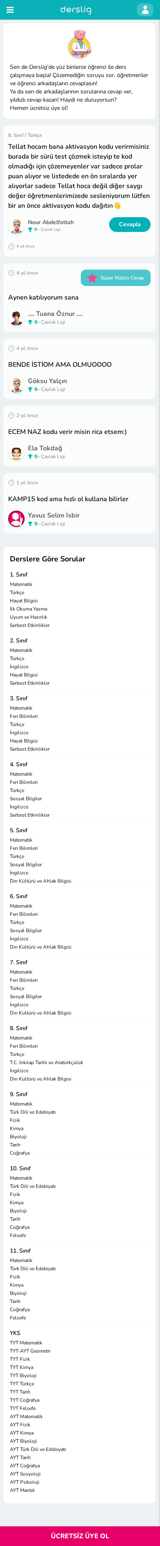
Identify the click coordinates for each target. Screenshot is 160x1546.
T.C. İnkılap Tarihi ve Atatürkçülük (46, 1062)
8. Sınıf (18, 1028)
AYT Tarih (20, 1457)
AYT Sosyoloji (25, 1474)
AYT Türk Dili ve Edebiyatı (38, 1449)
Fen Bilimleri (24, 716)
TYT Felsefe (23, 1408)
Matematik (21, 584)
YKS (15, 1333)
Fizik (15, 1120)
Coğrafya (20, 1153)
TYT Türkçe (22, 1383)
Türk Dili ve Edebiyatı (33, 1112)
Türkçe (17, 592)
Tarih (15, 1145)
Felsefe (18, 1235)
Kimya (16, 1128)
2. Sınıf (18, 641)
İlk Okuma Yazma (28, 609)
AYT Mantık (22, 1490)
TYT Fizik (20, 1359)
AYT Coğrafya (25, 1465)
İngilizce (19, 666)
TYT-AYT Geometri (30, 1351)
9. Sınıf (18, 1094)
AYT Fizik (20, 1424)
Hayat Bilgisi (24, 600)
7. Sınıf (18, 962)
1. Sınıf (18, 575)
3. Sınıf (18, 698)
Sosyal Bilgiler (26, 798)
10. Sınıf (20, 1168)
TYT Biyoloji (23, 1375)
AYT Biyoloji (23, 1441)
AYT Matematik (26, 1416)
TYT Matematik (26, 1342)
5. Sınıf (18, 830)
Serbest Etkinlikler (30, 625)
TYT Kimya (21, 1367)
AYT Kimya (22, 1433)
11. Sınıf (20, 1251)
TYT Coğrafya (24, 1400)
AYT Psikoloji (24, 1482)
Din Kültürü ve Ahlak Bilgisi (40, 881)
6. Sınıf (18, 896)
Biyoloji (18, 1136)
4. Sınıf (18, 764)
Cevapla (130, 224)
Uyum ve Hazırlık (28, 617)
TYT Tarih (20, 1392)
